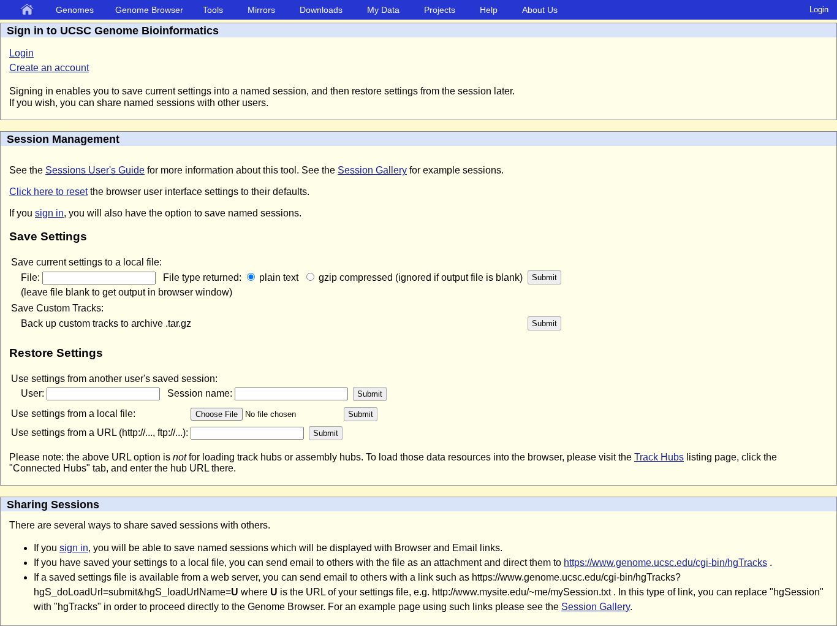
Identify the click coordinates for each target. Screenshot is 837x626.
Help (489, 10)
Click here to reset (48, 191)
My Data (383, 10)
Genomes (75, 10)
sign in (49, 213)
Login (818, 9)
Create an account (49, 68)
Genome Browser (149, 10)
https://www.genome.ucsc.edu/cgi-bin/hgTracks (665, 562)
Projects (439, 10)
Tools (213, 10)
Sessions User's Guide (95, 170)
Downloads (321, 10)
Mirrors (261, 10)
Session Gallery (372, 170)
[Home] (29, 10)
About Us (540, 10)
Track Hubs (659, 457)
